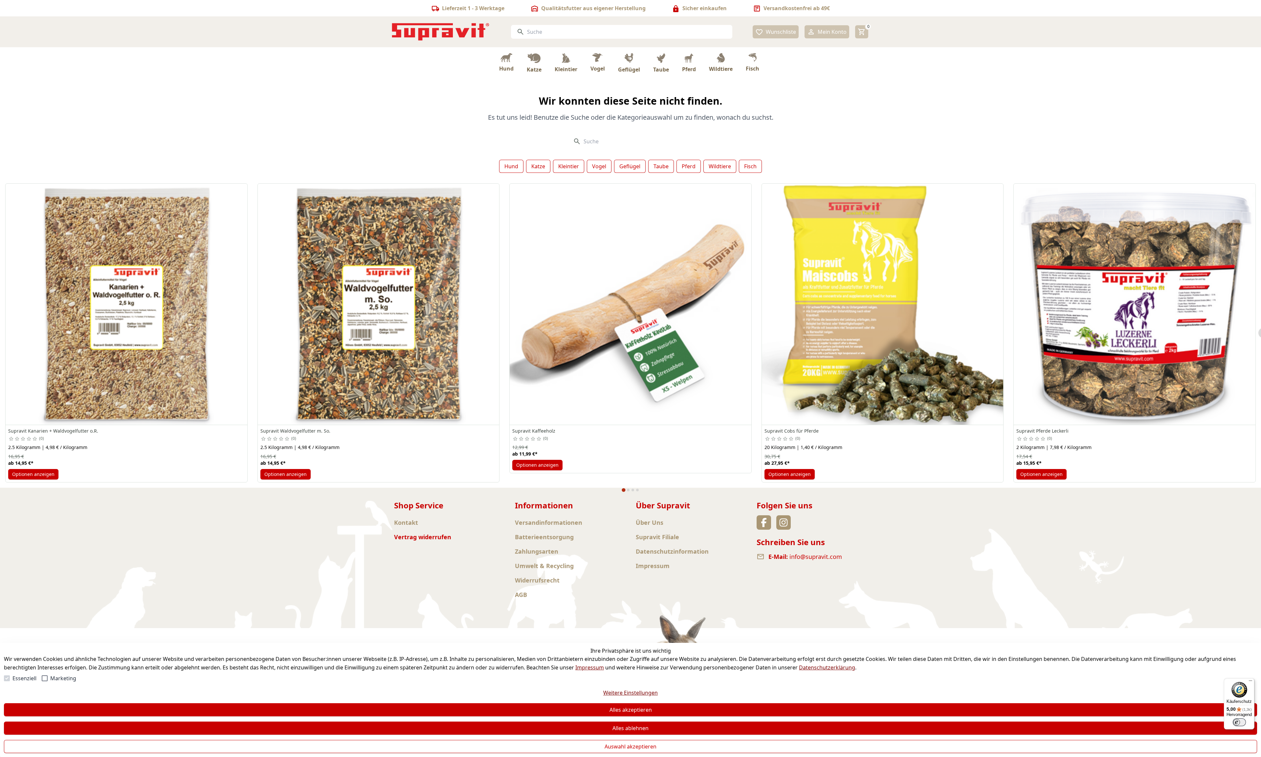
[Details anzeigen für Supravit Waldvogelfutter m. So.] (378, 304)
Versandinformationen (548, 522)
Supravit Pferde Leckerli (1042, 431)
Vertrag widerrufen (422, 537)
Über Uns (649, 522)
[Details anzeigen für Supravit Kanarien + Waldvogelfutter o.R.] (126, 304)
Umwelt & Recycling (544, 566)
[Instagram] (783, 522)
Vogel (599, 166)
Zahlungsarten (536, 551)
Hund (511, 166)
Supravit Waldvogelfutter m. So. (295, 431)
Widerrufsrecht (537, 580)
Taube (661, 166)
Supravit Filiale (657, 537)
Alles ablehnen (630, 728)
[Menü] (1250, 682)
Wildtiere (720, 166)
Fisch (750, 166)
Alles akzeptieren (630, 709)
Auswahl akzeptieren (630, 746)
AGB (521, 595)
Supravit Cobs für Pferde (791, 431)
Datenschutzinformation (672, 551)
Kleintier (568, 166)
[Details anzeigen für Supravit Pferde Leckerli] (1134, 304)
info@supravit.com (815, 557)
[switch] (1239, 722)
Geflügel (629, 166)
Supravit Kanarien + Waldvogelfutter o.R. (53, 431)
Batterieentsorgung (544, 537)
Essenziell (24, 678)
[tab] (623, 490)
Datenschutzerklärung (827, 667)
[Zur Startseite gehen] (440, 32)
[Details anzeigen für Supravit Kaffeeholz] (630, 304)
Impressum (589, 667)
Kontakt (406, 522)
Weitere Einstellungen (630, 692)
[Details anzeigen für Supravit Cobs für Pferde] (883, 304)
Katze (538, 166)
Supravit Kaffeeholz (533, 431)
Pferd (689, 166)
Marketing (63, 678)
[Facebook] (764, 522)
